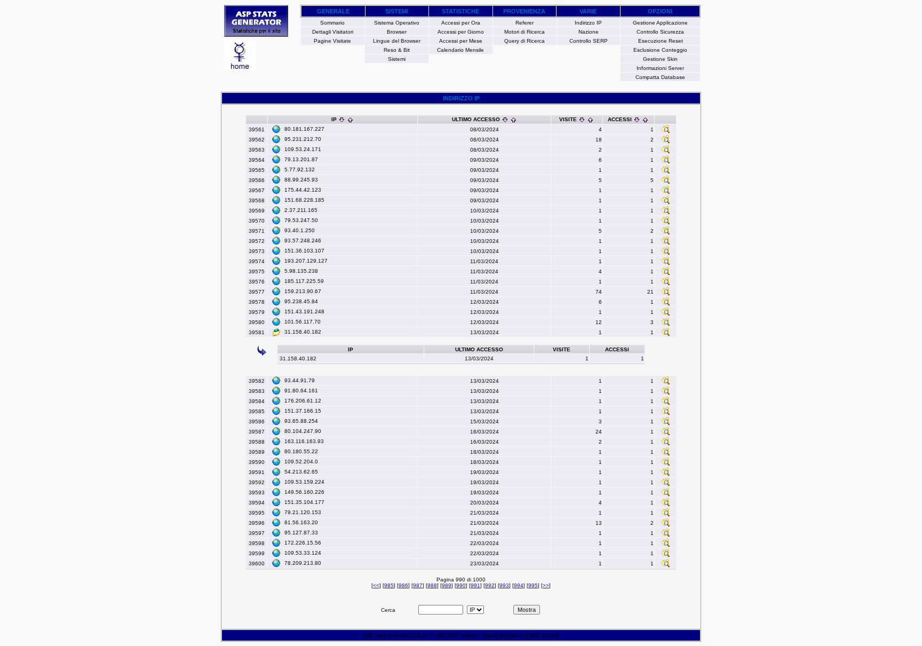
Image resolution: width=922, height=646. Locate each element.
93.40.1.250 (299, 230)
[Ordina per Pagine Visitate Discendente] (581, 119)
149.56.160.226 (304, 492)
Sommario (332, 23)
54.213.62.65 (301, 472)
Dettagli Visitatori (332, 32)
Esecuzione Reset (660, 41)
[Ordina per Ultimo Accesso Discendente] (505, 119)
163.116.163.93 (304, 441)
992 (490, 585)
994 (518, 585)
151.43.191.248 (304, 311)
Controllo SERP (588, 41)
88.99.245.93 (301, 180)
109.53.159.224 (304, 482)
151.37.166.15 (302, 411)
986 (403, 585)
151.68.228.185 (304, 200)
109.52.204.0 (301, 461)
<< (376, 585)
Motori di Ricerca (524, 32)
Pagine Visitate (332, 41)
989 (446, 585)
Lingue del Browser (396, 41)
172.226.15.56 (302, 543)
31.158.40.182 (302, 332)
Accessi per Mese (460, 41)
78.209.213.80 (302, 563)
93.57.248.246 (302, 240)
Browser (397, 32)
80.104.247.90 (302, 431)
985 (389, 585)
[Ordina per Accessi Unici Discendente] (636, 119)
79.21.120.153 (302, 512)
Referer (524, 23)
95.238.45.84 (301, 301)
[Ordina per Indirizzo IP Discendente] (341, 119)
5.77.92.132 (299, 169)
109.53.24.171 (302, 149)
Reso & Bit (397, 50)
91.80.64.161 (301, 390)
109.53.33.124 (302, 553)
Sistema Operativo (396, 23)
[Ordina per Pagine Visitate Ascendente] (590, 119)
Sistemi (397, 59)
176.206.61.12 (302, 401)
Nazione (588, 32)
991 (475, 585)
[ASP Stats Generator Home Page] (256, 33)
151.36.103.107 (304, 251)
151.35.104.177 (304, 502)
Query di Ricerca (524, 41)
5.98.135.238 (301, 271)
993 (504, 585)
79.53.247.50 (301, 220)
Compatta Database (660, 77)
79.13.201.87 (301, 159)
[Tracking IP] (665, 132)
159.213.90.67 (302, 291)
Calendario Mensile (460, 50)
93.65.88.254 (301, 421)
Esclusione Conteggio (660, 50)
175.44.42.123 (302, 190)
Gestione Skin (660, 59)
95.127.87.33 (301, 532)
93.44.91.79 (299, 380)
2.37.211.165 (300, 210)
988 (432, 585)
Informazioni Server (660, 68)
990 (461, 585)
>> (546, 585)
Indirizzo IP (588, 23)
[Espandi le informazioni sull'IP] (276, 129)
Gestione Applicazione (660, 23)
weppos (469, 635)
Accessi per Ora (460, 23)
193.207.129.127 (306, 261)
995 (533, 585)
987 (418, 585)
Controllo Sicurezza (660, 32)
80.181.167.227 (304, 129)
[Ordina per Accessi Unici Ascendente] (645, 119)
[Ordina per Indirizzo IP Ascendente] (350, 119)
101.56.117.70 (302, 322)
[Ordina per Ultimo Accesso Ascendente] (513, 119)
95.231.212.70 (302, 139)
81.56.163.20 (301, 522)
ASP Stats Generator (386, 635)
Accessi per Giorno (461, 32)
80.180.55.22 (301, 451)
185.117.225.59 (304, 281)
